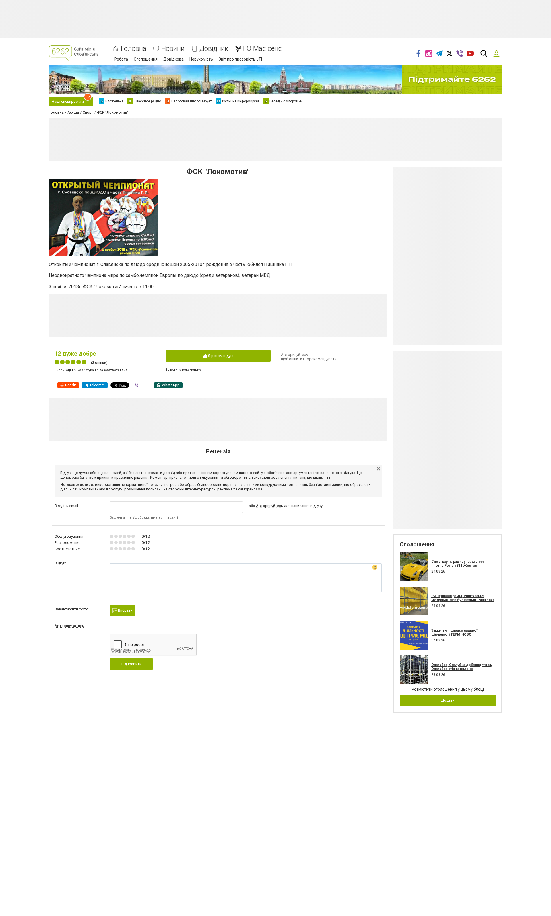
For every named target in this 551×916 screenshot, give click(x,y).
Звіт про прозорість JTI (240, 59)
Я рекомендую (220, 356)
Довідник (213, 49)
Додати (448, 700)
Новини (173, 49)
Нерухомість (201, 59)
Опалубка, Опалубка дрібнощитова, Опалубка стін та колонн (461, 667)
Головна (133, 49)
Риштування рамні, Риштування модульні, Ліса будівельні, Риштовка (462, 598)
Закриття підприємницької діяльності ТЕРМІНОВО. (454, 632)
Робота (121, 59)
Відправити (131, 664)
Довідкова (173, 59)
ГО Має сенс (262, 49)
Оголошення (146, 59)
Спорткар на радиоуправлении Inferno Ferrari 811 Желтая (457, 564)
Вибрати (125, 610)
